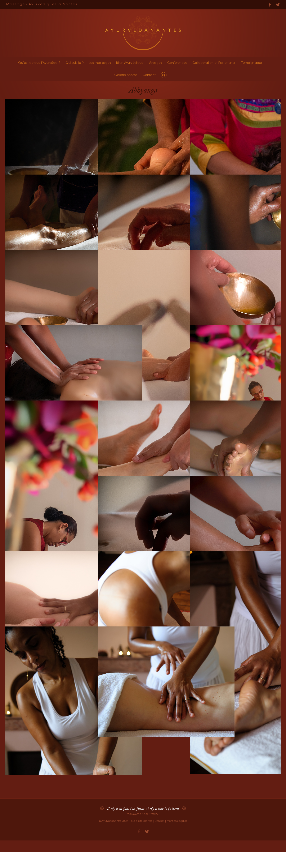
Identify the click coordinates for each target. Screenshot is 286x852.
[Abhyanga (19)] (73, 305)
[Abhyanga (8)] (166, 681)
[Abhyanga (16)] (73, 380)
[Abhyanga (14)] (73, 512)
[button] (163, 75)
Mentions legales (177, 821)
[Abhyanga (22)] (73, 230)
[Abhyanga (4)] (73, 737)
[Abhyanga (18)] (166, 361)
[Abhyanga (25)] (166, 154)
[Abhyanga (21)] (166, 230)
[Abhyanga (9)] (73, 606)
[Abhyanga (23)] (73, 154)
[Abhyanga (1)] (166, 606)
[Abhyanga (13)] (166, 456)
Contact (159, 821)
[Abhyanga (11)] (166, 531)
